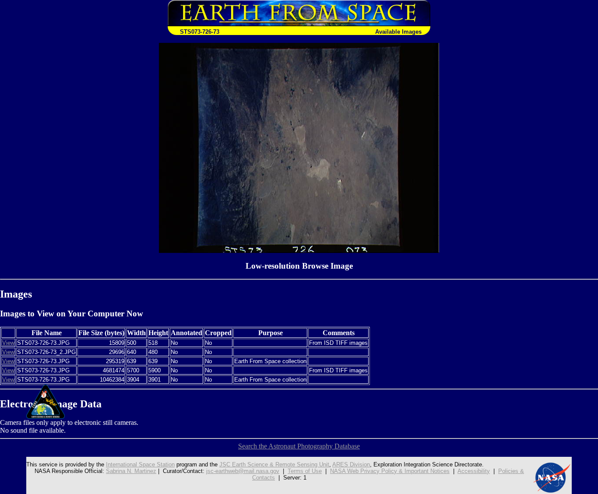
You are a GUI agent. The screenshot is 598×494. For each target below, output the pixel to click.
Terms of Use (305, 471)
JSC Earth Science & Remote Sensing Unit (274, 464)
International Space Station (140, 464)
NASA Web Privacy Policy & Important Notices (390, 471)
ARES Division (351, 464)
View (8, 343)
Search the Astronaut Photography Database (299, 446)
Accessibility (473, 471)
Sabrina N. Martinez (131, 471)
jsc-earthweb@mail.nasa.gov (242, 471)
